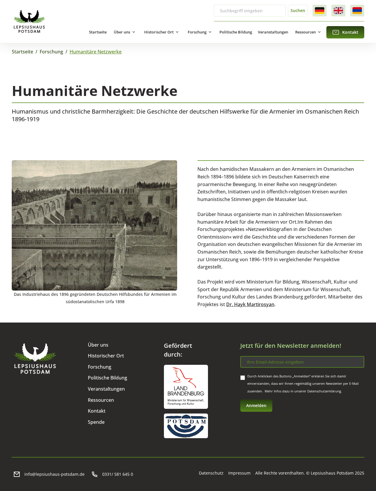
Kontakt (96, 411)
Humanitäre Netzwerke (96, 51)
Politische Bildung (235, 32)
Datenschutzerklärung (324, 391)
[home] (29, 22)
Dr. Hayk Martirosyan (250, 304)
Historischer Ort (159, 32)
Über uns (122, 32)
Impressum (239, 473)
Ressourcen (305, 32)
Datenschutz (211, 473)
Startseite (98, 32)
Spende (96, 422)
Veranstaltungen (273, 32)
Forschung (197, 32)
